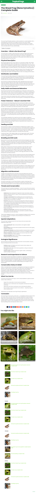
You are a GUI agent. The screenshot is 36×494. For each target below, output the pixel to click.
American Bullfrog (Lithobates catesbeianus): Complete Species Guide (27, 327)
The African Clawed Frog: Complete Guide (25, 359)
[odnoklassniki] (23, 307)
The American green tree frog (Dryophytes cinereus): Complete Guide (27, 341)
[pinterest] (11, 307)
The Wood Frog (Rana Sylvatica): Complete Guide (20, 385)
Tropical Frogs (18, 1)
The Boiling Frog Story (15, 392)
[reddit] (17, 307)
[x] (7, 307)
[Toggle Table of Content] (33, 48)
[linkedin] (13, 307)
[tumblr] (15, 307)
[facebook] (9, 307)
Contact (34, 491)
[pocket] (19, 307)
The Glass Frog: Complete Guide (8, 360)
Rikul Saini (5, 13)
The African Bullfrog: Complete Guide (8, 328)
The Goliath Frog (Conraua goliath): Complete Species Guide (9, 342)
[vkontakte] (21, 307)
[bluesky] (25, 307)
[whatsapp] (26, 307)
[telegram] (28, 307)
